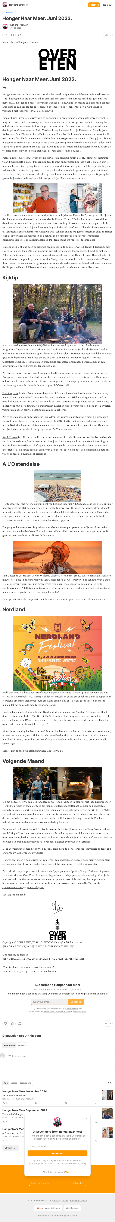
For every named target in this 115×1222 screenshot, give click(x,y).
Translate (9, 12)
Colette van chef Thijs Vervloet (34, 130)
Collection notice (78, 1200)
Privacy (56, 1200)
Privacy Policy (80, 1163)
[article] (57, 1097)
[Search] (110, 1083)
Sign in (107, 4)
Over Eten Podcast (19, 25)
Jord (46, 417)
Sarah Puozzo (10, 437)
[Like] (5, 35)
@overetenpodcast (12, 887)
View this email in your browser (20, 42)
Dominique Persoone (69, 373)
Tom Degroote (10, 393)
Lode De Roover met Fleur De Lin (52, 134)
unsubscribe (49, 971)
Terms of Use (72, 1160)
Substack (42, 1215)
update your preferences (25, 971)
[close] (86, 1118)
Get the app (72, 1208)
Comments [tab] (9, 1045)
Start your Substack (49, 1208)
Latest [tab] (14, 1083)
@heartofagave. (35, 887)
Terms (65, 1200)
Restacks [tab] (22, 1045)
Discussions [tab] (25, 1083)
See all (8, 1147)
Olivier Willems (40, 576)
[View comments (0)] (13, 35)
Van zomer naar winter (14, 1095)
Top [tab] (6, 1083)
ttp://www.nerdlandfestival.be (46, 751)
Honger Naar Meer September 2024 (24, 1110)
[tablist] (15, 1045)
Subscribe (94, 4)
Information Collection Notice (56, 1163)
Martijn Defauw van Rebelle (85, 130)
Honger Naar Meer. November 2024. (25, 1091)
